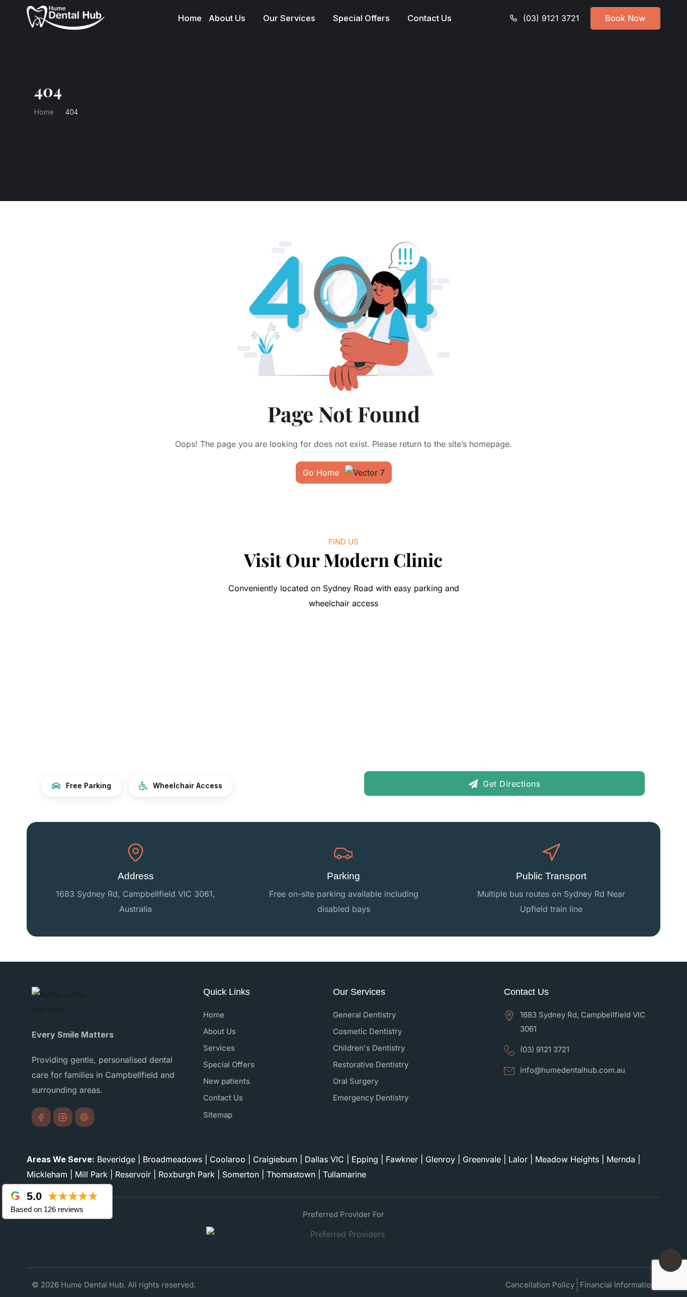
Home (190, 18)
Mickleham (47, 1174)
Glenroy (440, 1159)
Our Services (289, 18)
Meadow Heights (567, 1159)
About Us (227, 18)
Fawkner (402, 1159)
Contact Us (429, 18)
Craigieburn (275, 1159)
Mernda (621, 1159)
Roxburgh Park (186, 1174)
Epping (365, 1159)
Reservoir (133, 1174)
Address (136, 876)
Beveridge (116, 1159)
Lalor (518, 1159)
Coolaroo (227, 1159)
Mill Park (91, 1174)
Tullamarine (344, 1174)
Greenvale (482, 1159)
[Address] (135, 852)
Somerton (240, 1174)
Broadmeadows (172, 1159)
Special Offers (361, 18)
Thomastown (291, 1174)
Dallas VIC (324, 1159)
